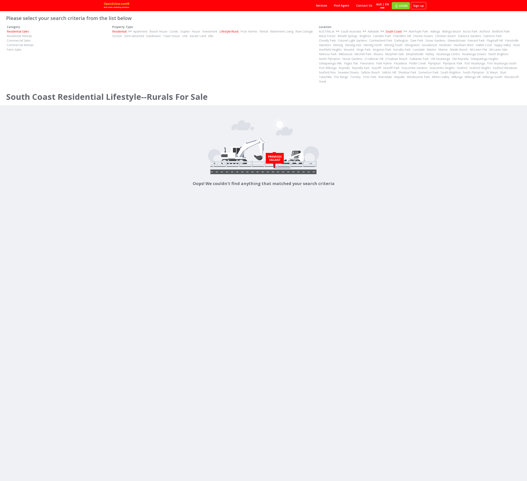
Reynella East (361, 68)
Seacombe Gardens (414, 68)
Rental (264, 31)
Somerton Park (428, 72)
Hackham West (464, 45)
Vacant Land (198, 36)
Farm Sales (14, 49)
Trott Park (369, 77)
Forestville (512, 40)
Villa (210, 36)
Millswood (345, 54)
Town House (171, 36)
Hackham (445, 45)
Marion (443, 49)
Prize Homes (249, 31)
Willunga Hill (472, 77)
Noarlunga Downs (474, 54)
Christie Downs (423, 36)
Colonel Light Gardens (352, 40)
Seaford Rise (327, 72)
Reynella (344, 68)
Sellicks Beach (370, 72)
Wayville (399, 77)
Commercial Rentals (20, 45)
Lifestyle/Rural (228, 31)
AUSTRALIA (326, 31)
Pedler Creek (417, 63)
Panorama (367, 63)
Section (117, 36)
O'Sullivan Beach (396, 59)
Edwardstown (457, 40)
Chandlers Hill (402, 36)
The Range (341, 77)
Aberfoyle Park (418, 31)
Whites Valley (440, 77)
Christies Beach (445, 36)
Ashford (484, 31)
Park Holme (384, 63)
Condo (173, 31)
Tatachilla (325, 77)
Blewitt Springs (347, 36)
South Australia (351, 31)
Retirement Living (281, 31)
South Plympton (473, 72)
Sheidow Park (407, 72)
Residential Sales (18, 31)
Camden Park (382, 36)
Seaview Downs (348, 72)
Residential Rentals (19, 36)
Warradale (385, 77)
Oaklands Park (419, 59)
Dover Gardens (435, 40)
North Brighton (498, 54)
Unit (185, 36)
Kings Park (364, 49)
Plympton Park (452, 63)
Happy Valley (502, 45)
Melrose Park (328, 54)
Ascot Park (470, 31)
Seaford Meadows (505, 68)
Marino (431, 49)
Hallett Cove (484, 45)
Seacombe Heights (442, 68)
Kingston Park (382, 49)
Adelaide (373, 31)
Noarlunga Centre (448, 54)
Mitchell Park (362, 54)
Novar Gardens (352, 59)
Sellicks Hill (389, 72)
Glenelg (338, 45)
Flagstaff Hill (495, 40)
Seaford (462, 68)
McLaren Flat (478, 49)
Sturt (503, 72)
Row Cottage (304, 31)
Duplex (185, 31)
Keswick (349, 49)
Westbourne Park (418, 77)
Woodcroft (511, 77)
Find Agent (341, 5)
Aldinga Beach (451, 31)
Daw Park (416, 40)
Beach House (158, 31)
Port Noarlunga (474, 63)
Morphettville (414, 54)
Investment (209, 31)
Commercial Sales (19, 40)
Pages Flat (351, 63)
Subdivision (153, 36)
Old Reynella (460, 59)
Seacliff (376, 68)
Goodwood (429, 45)
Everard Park (476, 40)
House (196, 31)
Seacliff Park (391, 68)
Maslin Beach (459, 49)
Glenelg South (393, 45)
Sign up (418, 6)
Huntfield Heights (330, 49)
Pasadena (400, 63)
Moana (378, 54)
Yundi (322, 81)
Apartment (140, 31)
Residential (119, 31)
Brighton (365, 36)
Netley (430, 54)
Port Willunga (328, 68)
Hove (516, 45)
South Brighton (451, 72)
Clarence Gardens (469, 36)
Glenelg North (373, 45)
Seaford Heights (480, 68)
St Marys (492, 72)
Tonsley (355, 77)
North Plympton (329, 59)
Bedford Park (501, 31)
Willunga (457, 77)
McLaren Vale (498, 49)
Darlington (401, 40)
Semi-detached (134, 36)
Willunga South (492, 77)
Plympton (434, 63)
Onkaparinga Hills (330, 63)
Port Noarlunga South (501, 63)
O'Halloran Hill (374, 59)
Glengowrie (412, 45)
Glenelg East (353, 45)
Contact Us (364, 5)
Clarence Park (492, 36)
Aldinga (435, 31)
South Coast (394, 31)
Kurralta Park (401, 49)
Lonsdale (419, 49)
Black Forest (327, 36)
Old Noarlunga (440, 59)
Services (321, 5)
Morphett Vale (394, 54)
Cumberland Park (380, 40)
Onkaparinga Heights (484, 59)
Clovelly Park (327, 40)
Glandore (325, 45)
